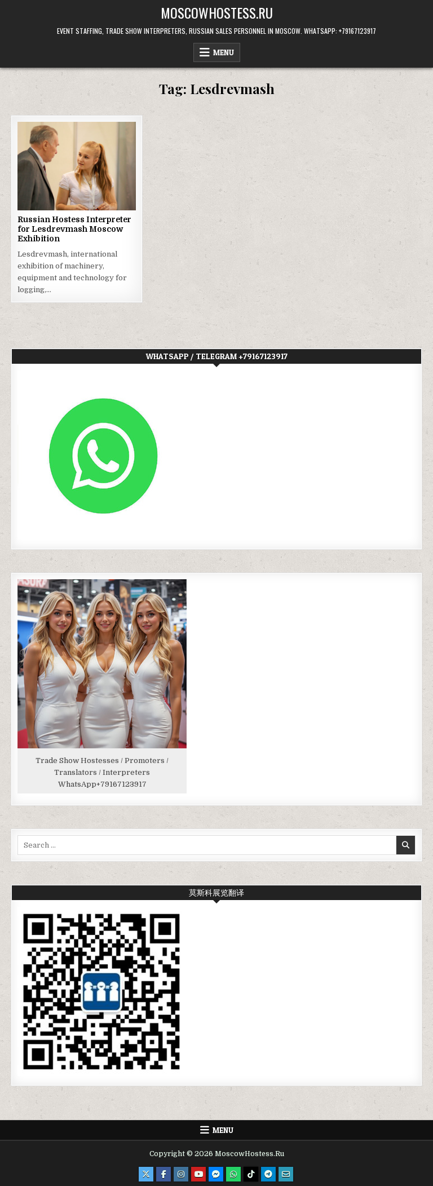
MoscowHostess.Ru (217, 12)
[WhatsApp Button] (233, 1174)
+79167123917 (121, 784)
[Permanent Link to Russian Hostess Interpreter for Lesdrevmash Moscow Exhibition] (76, 166)
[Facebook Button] (163, 1174)
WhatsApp (77, 784)
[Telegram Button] (268, 1174)
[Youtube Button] (198, 1174)
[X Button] (146, 1174)
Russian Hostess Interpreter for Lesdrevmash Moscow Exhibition (74, 229)
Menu (223, 52)
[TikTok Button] (251, 1174)
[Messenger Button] (216, 1174)
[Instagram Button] (181, 1174)
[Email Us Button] (286, 1174)
